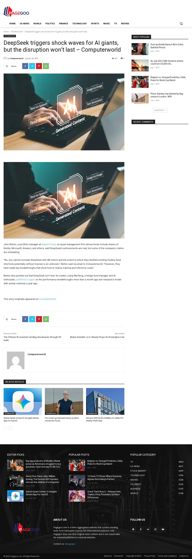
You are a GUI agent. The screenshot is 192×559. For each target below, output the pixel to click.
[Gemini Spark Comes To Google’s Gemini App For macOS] (23, 401)
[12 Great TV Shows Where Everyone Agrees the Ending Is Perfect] (77, 480)
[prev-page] (5, 428)
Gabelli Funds (49, 244)
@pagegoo (70, 543)
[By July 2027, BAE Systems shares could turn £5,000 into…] (140, 66)
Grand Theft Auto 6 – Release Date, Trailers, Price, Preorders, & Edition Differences (104, 494)
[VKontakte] (163, 529)
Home (6, 31)
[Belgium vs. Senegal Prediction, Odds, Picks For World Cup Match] (140, 82)
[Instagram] (155, 529)
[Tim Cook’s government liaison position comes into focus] (64, 401)
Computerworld (16, 58)
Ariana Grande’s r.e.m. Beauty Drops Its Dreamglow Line (97, 337)
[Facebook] (25, 66)
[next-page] (10, 428)
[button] (181, 23)
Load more (159, 110)
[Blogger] (133, 529)
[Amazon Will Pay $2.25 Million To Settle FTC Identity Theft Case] (105, 401)
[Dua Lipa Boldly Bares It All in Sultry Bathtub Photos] (140, 49)
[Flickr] (148, 529)
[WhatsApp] (46, 66)
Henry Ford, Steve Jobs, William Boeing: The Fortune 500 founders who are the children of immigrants (42, 479)
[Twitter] (32, 66)
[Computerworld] (6, 58)
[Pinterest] (39, 66)
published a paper (25, 279)
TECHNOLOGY (17, 31)
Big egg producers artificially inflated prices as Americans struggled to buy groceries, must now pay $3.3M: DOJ (43, 464)
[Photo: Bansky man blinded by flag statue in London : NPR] (140, 98)
